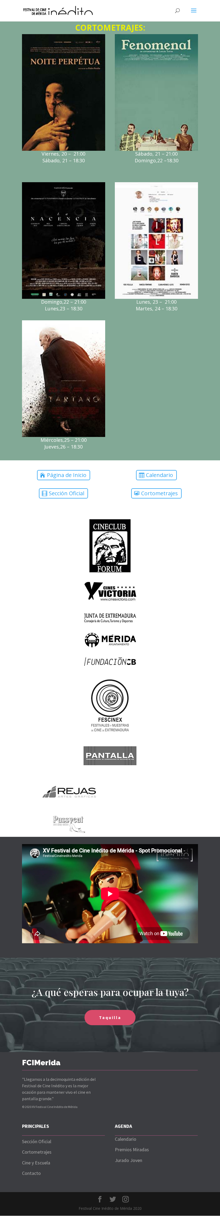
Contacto (31, 1173)
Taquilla (110, 1017)
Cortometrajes (159, 493)
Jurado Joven (128, 1160)
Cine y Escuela (36, 1163)
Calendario (159, 475)
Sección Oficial (66, 493)
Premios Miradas (132, 1149)
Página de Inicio (66, 475)
